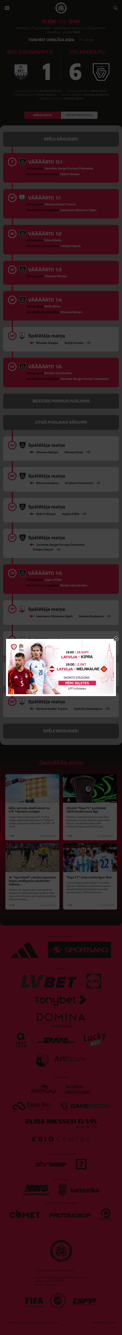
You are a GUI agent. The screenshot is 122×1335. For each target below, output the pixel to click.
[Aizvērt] (116, 639)
